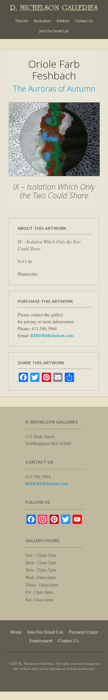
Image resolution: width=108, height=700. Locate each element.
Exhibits (63, 20)
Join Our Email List (54, 31)
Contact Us (84, 20)
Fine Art (22, 20)
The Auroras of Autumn (54, 88)
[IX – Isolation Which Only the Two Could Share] (54, 179)
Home (16, 632)
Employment (40, 640)
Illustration (42, 20)
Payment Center (83, 632)
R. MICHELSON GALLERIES (54, 8)
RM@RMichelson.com (52, 335)
